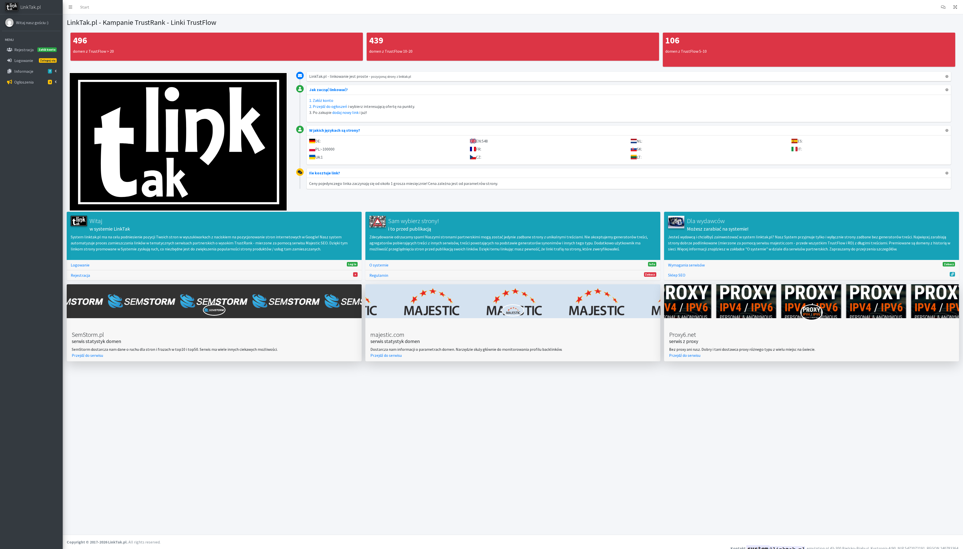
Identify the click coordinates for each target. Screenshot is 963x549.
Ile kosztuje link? (324, 172)
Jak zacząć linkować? (328, 89)
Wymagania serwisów (811, 264)
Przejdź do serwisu (87, 355)
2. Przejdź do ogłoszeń (328, 106)
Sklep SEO (676, 275)
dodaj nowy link (345, 112)
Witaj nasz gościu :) (32, 22)
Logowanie (214, 264)
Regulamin (512, 275)
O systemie (512, 264)
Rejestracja (214, 275)
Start (84, 7)
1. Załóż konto (321, 100)
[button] (70, 7)
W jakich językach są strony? (334, 130)
